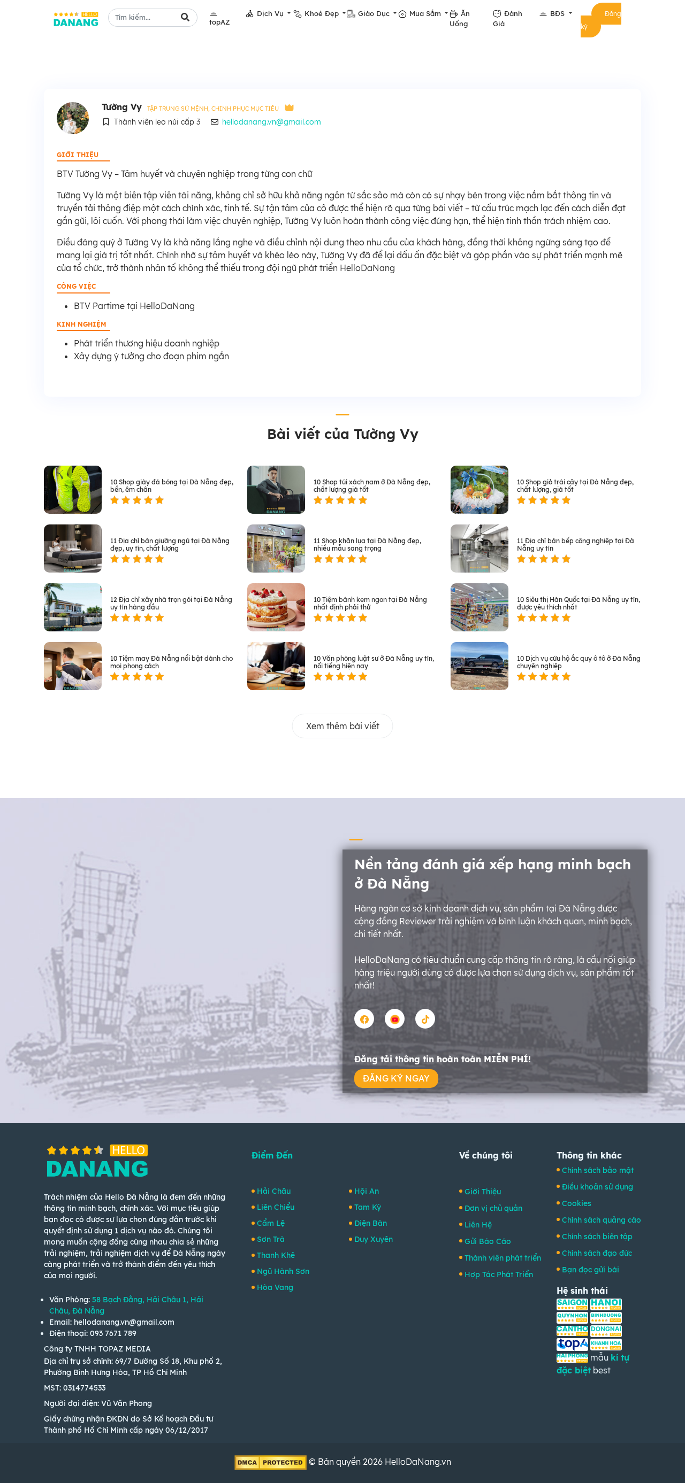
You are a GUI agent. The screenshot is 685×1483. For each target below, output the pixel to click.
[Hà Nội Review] (606, 1303)
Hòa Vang (275, 1287)
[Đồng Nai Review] (606, 1330)
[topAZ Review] (572, 1343)
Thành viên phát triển (503, 1258)
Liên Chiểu (275, 1207)
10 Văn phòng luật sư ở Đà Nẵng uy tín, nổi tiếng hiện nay (374, 662)
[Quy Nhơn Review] (572, 1316)
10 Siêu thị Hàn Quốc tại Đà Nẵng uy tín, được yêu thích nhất (578, 603)
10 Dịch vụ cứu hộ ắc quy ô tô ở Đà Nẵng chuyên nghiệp (579, 662)
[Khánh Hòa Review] (606, 1343)
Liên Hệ (478, 1225)
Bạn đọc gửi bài (590, 1270)
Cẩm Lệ (271, 1223)
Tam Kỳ (367, 1207)
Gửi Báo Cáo (488, 1241)
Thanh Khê (276, 1255)
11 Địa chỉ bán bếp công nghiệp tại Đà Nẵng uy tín (575, 544)
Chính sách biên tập (597, 1236)
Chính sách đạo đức (597, 1253)
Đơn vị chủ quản (493, 1208)
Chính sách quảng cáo (601, 1220)
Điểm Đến (272, 1155)
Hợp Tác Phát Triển (499, 1274)
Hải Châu (274, 1191)
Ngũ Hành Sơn (283, 1271)
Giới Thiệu (483, 1191)
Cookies (576, 1203)
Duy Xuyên (373, 1239)
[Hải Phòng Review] (572, 1357)
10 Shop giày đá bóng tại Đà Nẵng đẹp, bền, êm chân (171, 485)
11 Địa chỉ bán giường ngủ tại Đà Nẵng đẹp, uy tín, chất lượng (170, 544)
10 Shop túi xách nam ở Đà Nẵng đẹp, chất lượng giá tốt (372, 485)
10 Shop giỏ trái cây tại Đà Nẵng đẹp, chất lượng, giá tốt (575, 485)
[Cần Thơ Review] (572, 1330)
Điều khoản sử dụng (597, 1187)
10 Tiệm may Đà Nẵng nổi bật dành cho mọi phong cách (171, 662)
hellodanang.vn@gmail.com (271, 122)
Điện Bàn (370, 1223)
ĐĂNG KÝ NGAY (396, 1078)
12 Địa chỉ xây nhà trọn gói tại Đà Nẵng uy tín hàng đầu (171, 603)
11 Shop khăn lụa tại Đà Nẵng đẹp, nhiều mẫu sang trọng (367, 544)
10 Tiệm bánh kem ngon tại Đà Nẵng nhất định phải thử (370, 603)
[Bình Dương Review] (606, 1316)
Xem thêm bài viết (342, 726)
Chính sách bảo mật (598, 1170)
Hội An (366, 1191)
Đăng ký (601, 20)
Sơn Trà (271, 1239)
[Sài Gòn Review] (572, 1303)
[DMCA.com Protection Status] (271, 1461)
